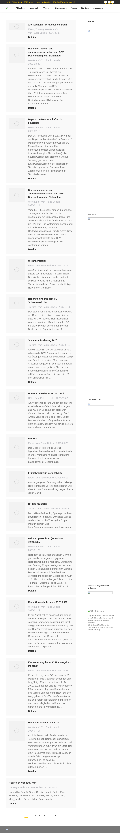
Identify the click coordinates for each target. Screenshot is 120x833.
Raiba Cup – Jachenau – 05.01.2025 (47, 602)
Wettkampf (50, 29)
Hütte (31, 398)
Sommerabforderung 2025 (42, 340)
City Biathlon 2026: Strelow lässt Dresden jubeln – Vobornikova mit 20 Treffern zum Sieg (100, 627)
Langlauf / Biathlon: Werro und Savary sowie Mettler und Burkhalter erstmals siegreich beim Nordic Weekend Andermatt (101, 619)
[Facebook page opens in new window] (112, 2)
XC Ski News (99, 611)
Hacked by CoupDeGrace (23, 782)
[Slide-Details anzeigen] (101, 305)
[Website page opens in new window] (105, 2)
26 (55, 815)
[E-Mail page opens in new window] (109, 2)
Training (40, 29)
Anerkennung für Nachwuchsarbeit (47, 24)
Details (32, 37)
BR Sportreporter (37, 504)
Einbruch (33, 438)
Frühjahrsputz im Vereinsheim (45, 473)
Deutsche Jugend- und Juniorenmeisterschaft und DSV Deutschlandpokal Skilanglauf (46, 52)
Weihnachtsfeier (37, 261)
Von (37, 33)
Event (31, 29)
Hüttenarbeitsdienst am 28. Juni (46, 393)
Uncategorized (16, 787)
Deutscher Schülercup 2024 (43, 722)
